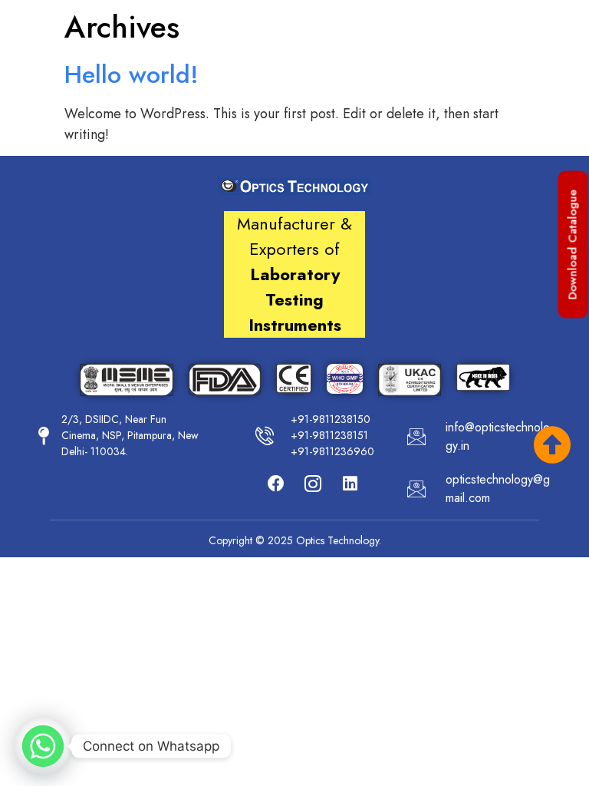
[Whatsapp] (43, 746)
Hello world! (131, 74)
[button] (573, 245)
